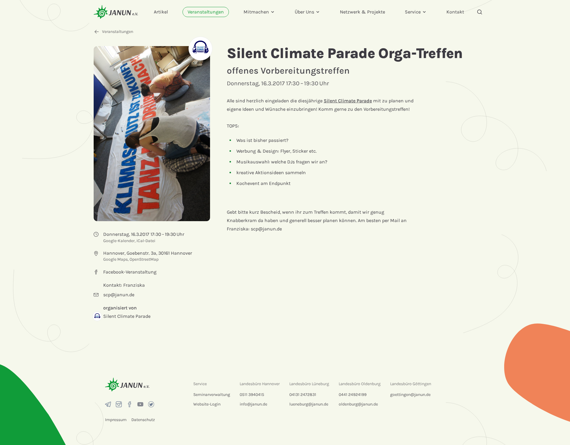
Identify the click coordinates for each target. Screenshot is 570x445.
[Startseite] (116, 12)
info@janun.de (253, 404)
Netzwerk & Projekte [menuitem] (362, 12)
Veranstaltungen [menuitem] (206, 12)
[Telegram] (108, 404)
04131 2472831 (302, 394)
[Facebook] (130, 404)
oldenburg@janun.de (358, 404)
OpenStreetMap (144, 259)
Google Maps (115, 259)
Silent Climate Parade (348, 101)
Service (413, 12)
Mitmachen (256, 12)
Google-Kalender (119, 240)
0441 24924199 (353, 394)
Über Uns (304, 12)
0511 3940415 (252, 394)
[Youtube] (140, 404)
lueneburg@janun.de (308, 404)
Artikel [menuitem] (161, 12)
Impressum (116, 419)
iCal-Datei (145, 240)
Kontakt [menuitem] (455, 12)
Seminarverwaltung (211, 394)
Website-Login (207, 404)
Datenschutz (143, 419)
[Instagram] (119, 404)
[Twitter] (151, 404)
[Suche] (479, 12)
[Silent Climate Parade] (200, 48)
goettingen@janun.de (410, 394)
